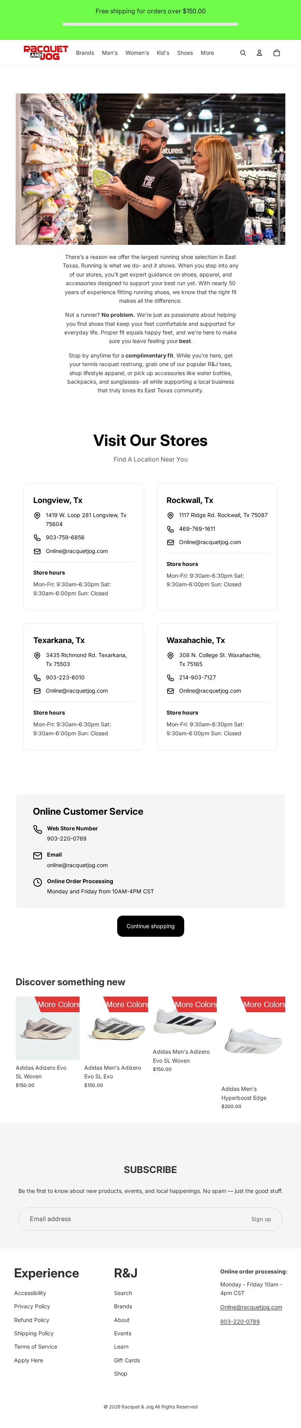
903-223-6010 (65, 677)
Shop (120, 1373)
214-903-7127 (197, 677)
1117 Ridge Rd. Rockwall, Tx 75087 (223, 515)
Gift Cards (127, 1360)
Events (122, 1333)
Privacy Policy (32, 1306)
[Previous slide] (22, 1028)
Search (123, 1293)
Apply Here (28, 1360)
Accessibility (30, 1293)
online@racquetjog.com (77, 865)
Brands (123, 1306)
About (122, 1320)
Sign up (261, 1219)
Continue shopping (151, 926)
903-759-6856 (65, 537)
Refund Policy (31, 1320)
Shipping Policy (34, 1333)
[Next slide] (73, 1028)
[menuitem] (207, 53)
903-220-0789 (67, 838)
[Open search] (243, 52)
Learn (121, 1346)
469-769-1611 (197, 528)
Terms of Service (35, 1346)
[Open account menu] (259, 52)
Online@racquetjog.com (77, 551)
